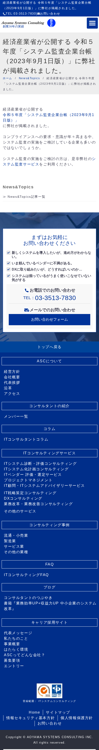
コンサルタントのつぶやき (28, 598)
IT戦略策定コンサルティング (30, 493)
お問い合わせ (50, 13)
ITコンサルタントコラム (26, 439)
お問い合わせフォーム (49, 319)
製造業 (10, 541)
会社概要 (12, 377)
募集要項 (12, 660)
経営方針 (12, 372)
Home (34, 712)
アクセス (12, 393)
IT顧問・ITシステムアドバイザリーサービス (44, 485)
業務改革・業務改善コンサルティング (38, 504)
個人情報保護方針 (77, 718)
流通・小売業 (16, 535)
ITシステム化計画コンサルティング (36, 469)
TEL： (49, 297)
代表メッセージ (18, 633)
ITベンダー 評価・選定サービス (33, 475)
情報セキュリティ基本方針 (30, 718)
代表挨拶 (12, 382)
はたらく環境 (16, 649)
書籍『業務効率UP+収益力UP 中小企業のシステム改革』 (50, 606)
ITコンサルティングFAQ (26, 575)
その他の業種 (16, 552)
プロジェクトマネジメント (28, 480)
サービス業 (14, 546)
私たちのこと (16, 638)
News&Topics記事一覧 (26, 196)
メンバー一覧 (16, 416)
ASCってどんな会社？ (24, 655)
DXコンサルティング (23, 498)
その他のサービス (20, 511)
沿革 (8, 388)
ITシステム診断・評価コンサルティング (40, 464)
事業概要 (12, 644)
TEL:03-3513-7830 (21, 13)
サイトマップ (58, 712)
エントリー (14, 666)
